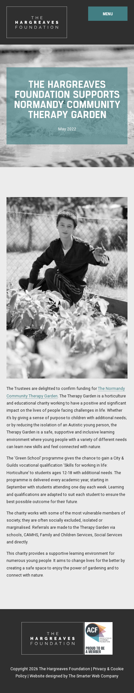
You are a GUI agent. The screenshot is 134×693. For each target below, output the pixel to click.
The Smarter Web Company (93, 675)
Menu (108, 13)
